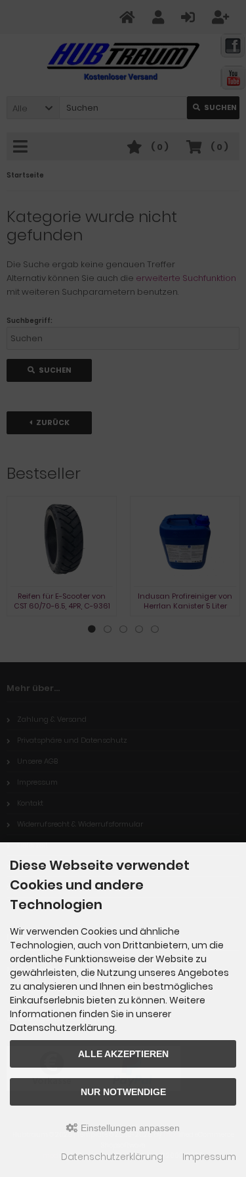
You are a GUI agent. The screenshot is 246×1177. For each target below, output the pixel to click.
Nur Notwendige (123, 1092)
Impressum (209, 1156)
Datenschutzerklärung (112, 1156)
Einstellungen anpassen (129, 1128)
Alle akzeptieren (123, 1054)
